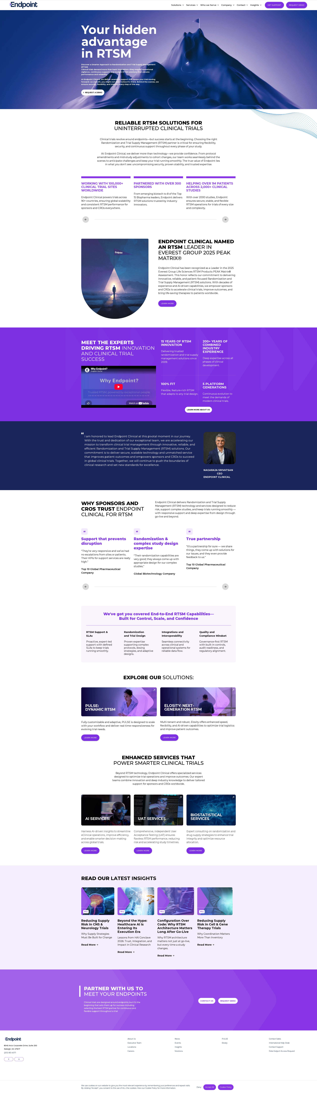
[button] (176, 5)
